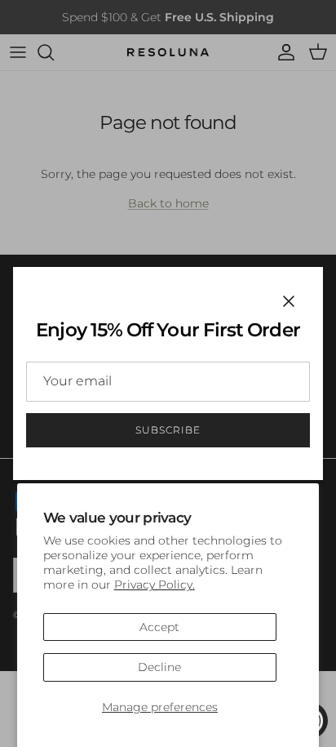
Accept (159, 627)
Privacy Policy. (154, 584)
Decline (159, 667)
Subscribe (168, 430)
